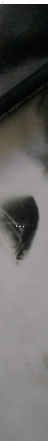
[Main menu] (46, 2)
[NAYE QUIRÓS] (2, 2)
